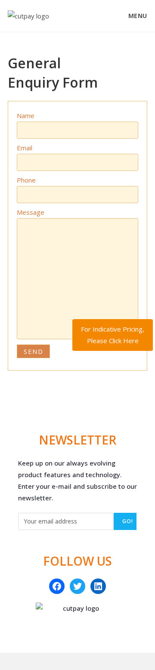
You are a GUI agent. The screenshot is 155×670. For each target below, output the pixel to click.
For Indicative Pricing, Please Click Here (112, 335)
